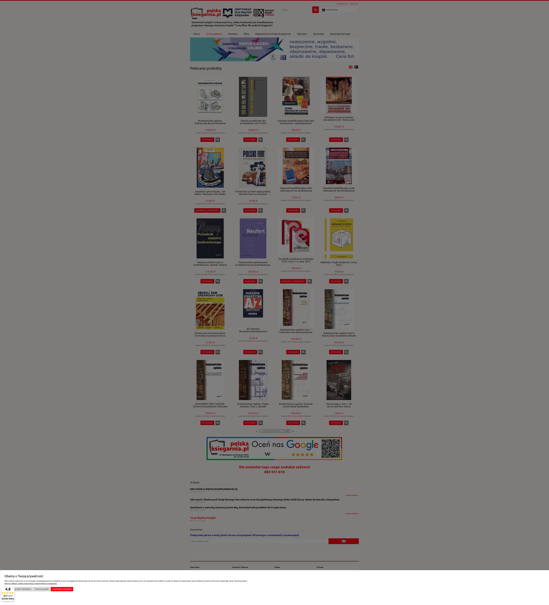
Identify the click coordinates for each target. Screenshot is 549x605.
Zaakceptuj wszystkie (62, 589)
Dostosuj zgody (41, 589)
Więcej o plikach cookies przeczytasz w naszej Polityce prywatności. (31, 583)
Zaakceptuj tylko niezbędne (18, 589)
